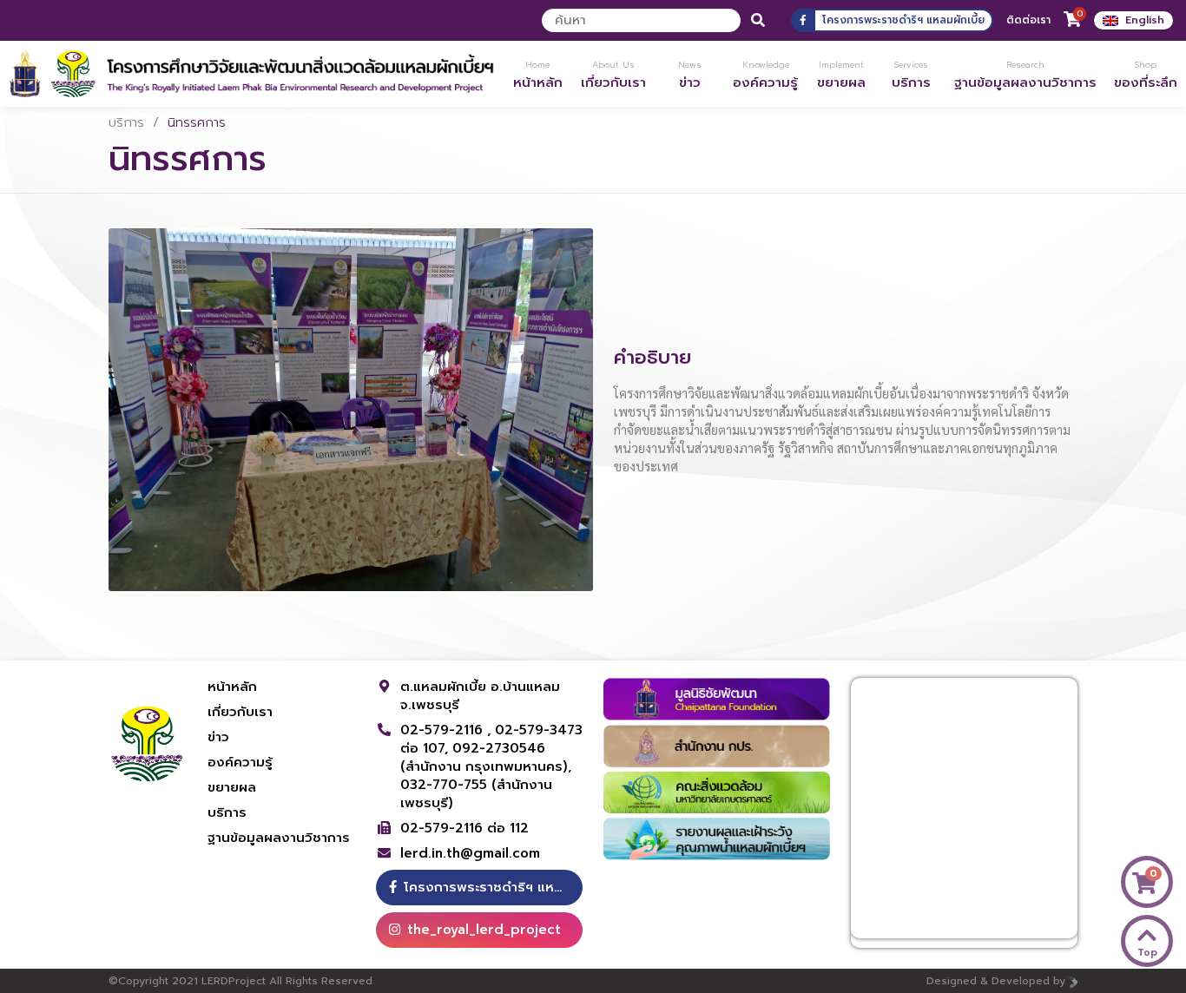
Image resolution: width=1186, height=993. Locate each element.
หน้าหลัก (232, 686)
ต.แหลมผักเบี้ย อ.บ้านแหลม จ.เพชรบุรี (480, 695)
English (1144, 20)
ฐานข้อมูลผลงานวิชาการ (279, 837)
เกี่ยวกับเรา (240, 711)
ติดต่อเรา (1028, 20)
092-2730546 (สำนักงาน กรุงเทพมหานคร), (485, 757)
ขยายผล (232, 787)
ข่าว (218, 736)
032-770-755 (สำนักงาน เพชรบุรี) (476, 793)
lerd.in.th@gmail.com (470, 854)
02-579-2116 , (447, 730)
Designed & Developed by (995, 981)
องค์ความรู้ (240, 762)
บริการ (126, 122)
